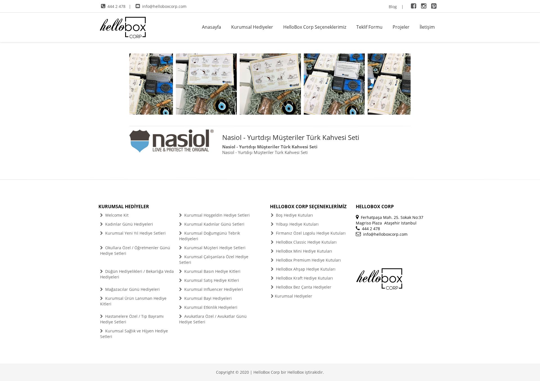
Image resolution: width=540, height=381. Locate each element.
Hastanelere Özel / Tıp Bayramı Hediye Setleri (132, 319)
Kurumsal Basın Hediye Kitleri (211, 271)
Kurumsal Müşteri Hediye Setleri (214, 247)
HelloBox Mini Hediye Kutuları (303, 251)
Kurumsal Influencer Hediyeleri (213, 289)
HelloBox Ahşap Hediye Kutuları (305, 269)
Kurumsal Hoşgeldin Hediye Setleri (216, 215)
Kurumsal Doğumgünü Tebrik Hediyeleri (209, 235)
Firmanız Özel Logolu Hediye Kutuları (310, 233)
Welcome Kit (116, 215)
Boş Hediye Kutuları (294, 215)
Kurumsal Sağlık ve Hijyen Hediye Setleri (134, 333)
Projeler (401, 27)
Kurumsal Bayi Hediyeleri (207, 298)
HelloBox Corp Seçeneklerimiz (314, 27)
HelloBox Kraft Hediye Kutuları (304, 278)
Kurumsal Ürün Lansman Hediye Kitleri (133, 301)
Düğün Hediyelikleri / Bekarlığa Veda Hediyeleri (137, 274)
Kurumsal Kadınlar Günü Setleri (213, 224)
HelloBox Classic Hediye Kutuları (306, 242)
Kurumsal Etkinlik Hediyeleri (210, 307)
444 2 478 (116, 6)
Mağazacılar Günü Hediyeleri (132, 289)
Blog (393, 6)
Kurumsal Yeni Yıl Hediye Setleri (135, 233)
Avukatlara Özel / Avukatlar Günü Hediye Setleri (213, 319)
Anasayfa (211, 27)
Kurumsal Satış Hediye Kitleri (211, 280)
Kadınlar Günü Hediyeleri (128, 224)
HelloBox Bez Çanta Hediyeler (303, 287)
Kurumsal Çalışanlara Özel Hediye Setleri (213, 259)
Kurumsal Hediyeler (252, 27)
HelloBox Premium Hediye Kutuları (308, 260)
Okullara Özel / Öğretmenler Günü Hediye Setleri (135, 250)
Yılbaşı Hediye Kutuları (297, 224)
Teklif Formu (369, 27)
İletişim (427, 27)
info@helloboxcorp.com (164, 6)
